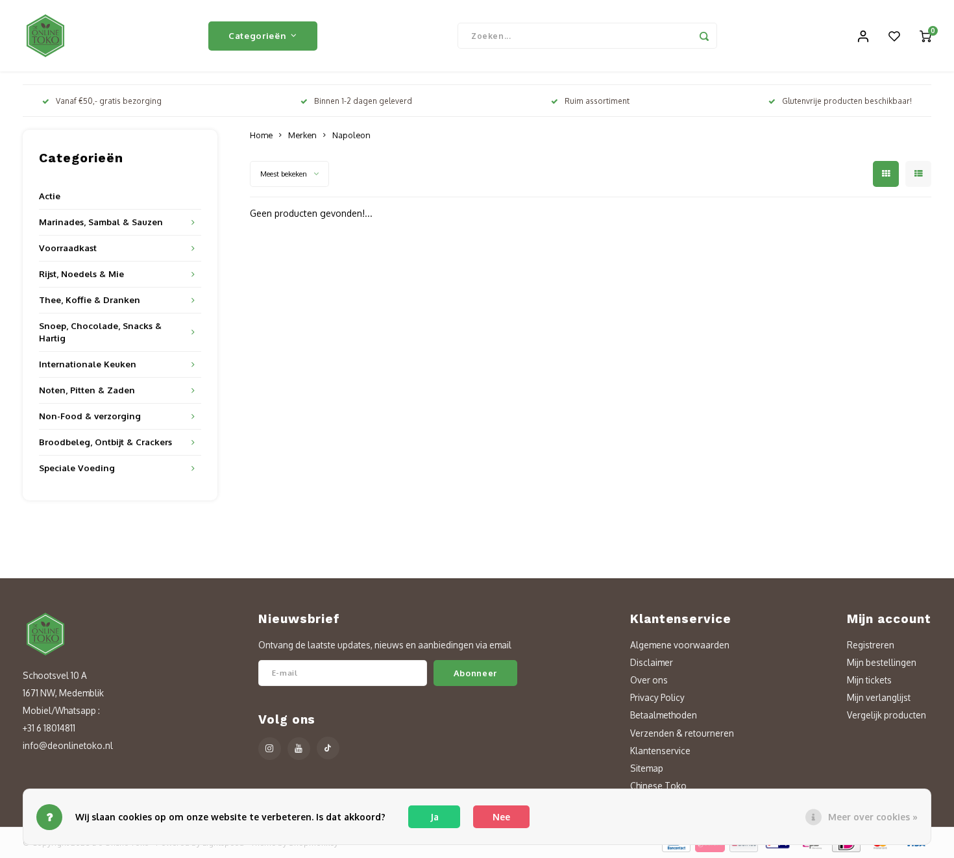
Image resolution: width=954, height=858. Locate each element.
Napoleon (351, 135)
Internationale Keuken (87, 363)
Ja (434, 816)
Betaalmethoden (663, 714)
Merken (302, 135)
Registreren (870, 644)
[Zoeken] (704, 36)
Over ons (649, 679)
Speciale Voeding (77, 467)
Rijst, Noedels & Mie (81, 273)
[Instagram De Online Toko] (269, 748)
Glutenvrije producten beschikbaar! (847, 101)
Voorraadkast (68, 247)
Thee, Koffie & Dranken (89, 299)
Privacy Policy (657, 697)
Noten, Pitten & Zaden (87, 389)
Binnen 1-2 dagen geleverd (363, 101)
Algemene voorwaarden (679, 644)
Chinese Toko (658, 785)
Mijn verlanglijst (879, 697)
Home (261, 135)
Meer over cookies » (873, 816)
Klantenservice (660, 750)
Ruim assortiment (597, 101)
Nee (501, 816)
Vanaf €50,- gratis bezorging (109, 101)
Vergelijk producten (886, 714)
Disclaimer (651, 662)
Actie (49, 195)
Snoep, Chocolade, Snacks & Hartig (100, 331)
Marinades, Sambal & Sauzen (101, 221)
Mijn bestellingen (881, 662)
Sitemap (646, 768)
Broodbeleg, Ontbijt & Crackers (105, 441)
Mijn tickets (869, 679)
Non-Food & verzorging (90, 415)
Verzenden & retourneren (682, 733)
